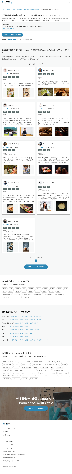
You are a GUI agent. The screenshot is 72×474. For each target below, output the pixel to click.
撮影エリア (9, 9)
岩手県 (21, 316)
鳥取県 (12, 333)
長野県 (36, 323)
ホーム (4, 9)
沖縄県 (46, 340)
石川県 (21, 323)
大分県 (31, 340)
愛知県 (21, 326)
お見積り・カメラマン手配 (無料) (12, 35)
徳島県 (12, 336)
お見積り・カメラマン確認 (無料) (36, 408)
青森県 (17, 316)
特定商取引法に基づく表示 (9, 451)
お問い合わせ (6, 435)
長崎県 (21, 340)
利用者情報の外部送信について (10, 457)
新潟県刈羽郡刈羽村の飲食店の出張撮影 (31, 9)
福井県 (26, 323)
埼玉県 (26, 319)
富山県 (17, 323)
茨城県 (12, 319)
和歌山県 (36, 329)
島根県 (17, 333)
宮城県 (26, 316)
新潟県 (14, 9)
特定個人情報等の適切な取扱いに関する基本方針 (14, 454)
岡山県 (21, 333)
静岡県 (17, 326)
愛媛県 (21, 336)
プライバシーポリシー (8, 448)
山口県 (31, 333)
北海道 (12, 316)
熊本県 (26, 340)
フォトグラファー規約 (8, 444)
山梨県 (31, 323)
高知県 (26, 336)
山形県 (36, 316)
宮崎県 (36, 340)
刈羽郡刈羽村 (19, 9)
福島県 (40, 316)
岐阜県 (12, 326)
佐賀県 (17, 340)
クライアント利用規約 (8, 441)
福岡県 (12, 340)
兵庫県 (26, 329)
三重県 (26, 326)
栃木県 (17, 319)
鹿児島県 (41, 340)
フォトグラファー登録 (9, 428)
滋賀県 (12, 329)
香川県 (17, 336)
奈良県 (31, 329)
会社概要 (5, 431)
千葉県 (31, 319)
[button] (5, 288)
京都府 (17, 329)
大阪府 (21, 329)
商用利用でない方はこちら (10, 461)
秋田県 (31, 316)
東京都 (36, 319)
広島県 (26, 333)
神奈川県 (41, 319)
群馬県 (21, 319)
